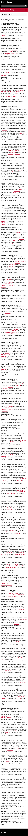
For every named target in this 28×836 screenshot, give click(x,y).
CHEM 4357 (3, 717)
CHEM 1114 (3, 91)
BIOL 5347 (18, 698)
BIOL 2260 (16, 748)
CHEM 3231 (20, 490)
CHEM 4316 (11, 596)
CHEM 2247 (3, 75)
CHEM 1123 (3, 37)
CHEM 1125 (14, 53)
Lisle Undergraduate (9, 19)
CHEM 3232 (10, 508)
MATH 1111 (10, 171)
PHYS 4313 (22, 554)
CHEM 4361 (17, 154)
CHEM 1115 (14, 192)
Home (2, 19)
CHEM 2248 (7, 96)
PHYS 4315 (9, 585)
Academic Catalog (7, 10)
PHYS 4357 (9, 717)
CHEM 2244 (14, 330)
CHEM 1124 (7, 53)
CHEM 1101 (3, 35)
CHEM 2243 (17, 329)
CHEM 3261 (10, 154)
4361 (16, 730)
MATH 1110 (4, 130)
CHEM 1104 (10, 95)
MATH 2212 (3, 554)
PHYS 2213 (3, 480)
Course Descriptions (19, 19)
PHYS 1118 (23, 478)
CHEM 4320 (24, 619)
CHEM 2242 (10, 334)
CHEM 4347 (3, 698)
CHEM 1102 (10, 51)
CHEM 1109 (13, 152)
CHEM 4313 (17, 554)
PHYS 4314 (13, 567)
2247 (2, 659)
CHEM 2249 (14, 96)
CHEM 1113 (20, 189)
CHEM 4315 (3, 585)
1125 (9, 354)
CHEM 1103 (3, 74)
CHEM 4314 (8, 567)
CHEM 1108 (21, 133)
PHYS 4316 (17, 596)
